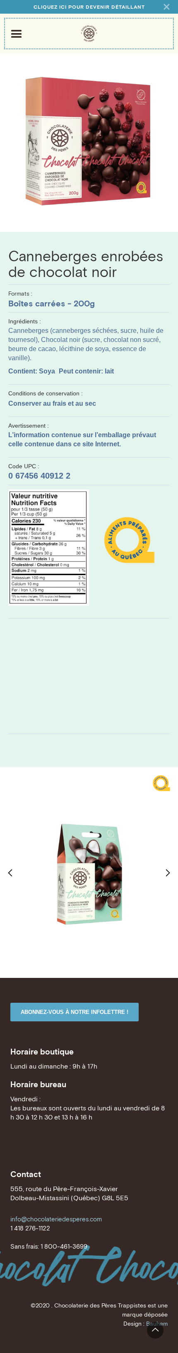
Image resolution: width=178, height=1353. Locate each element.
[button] (10, 872)
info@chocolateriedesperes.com (56, 1219)
